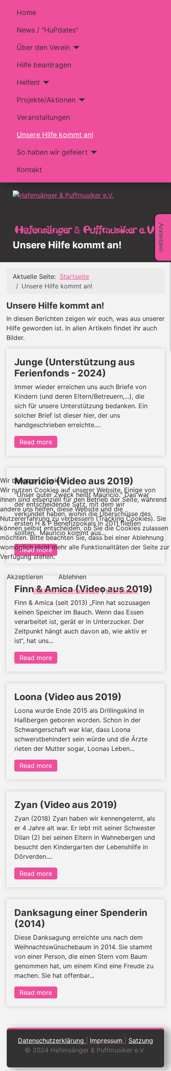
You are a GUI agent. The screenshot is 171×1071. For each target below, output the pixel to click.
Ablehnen (72, 577)
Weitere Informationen (66, 591)
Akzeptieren (25, 577)
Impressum (121, 591)
